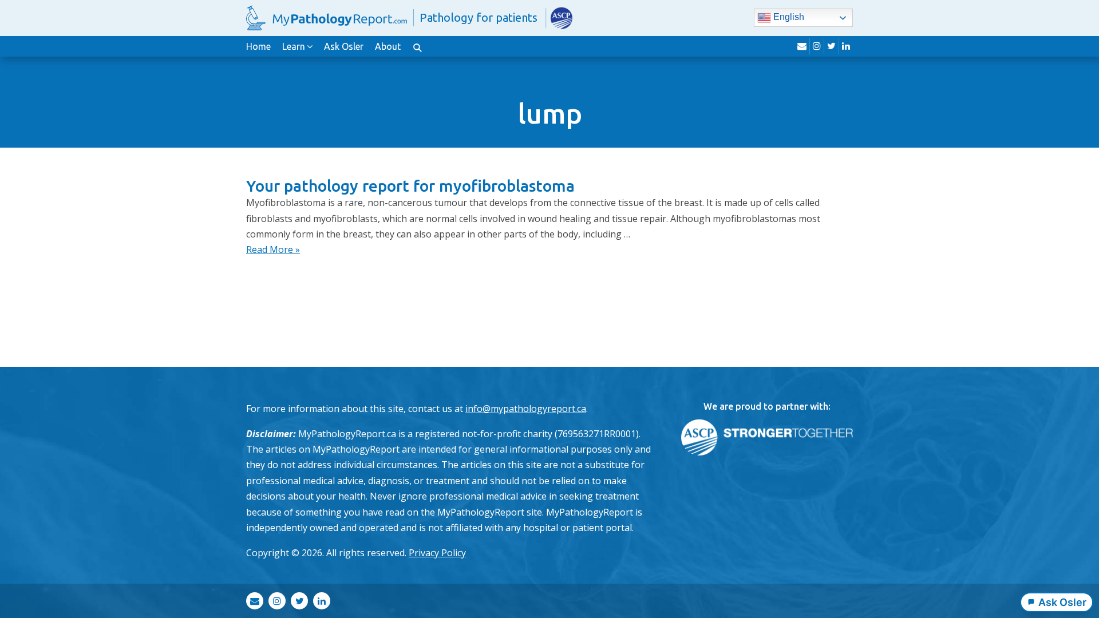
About (388, 46)
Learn (293, 46)
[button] (417, 46)
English (787, 17)
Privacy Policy (437, 552)
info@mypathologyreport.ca (525, 408)
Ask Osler (343, 46)
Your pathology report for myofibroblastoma (410, 186)
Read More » (273, 249)
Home (258, 46)
